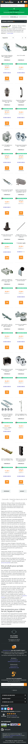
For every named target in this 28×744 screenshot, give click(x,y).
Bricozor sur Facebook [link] (2, 709)
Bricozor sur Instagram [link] (11, 709)
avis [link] (14, 715)
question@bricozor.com (14, 661)
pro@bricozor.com (14, 667)
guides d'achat (8, 737)
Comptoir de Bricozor (15, 735)
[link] (21, 2)
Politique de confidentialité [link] (9, 742)
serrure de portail (5, 562)
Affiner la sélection (8, 21)
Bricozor (9, 2)
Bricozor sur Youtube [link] (8, 709)
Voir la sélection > (14, 13)
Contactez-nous (7, 650)
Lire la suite (10, 33)
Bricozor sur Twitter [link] (5, 709)
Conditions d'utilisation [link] (21, 742)
